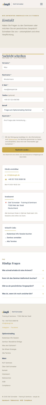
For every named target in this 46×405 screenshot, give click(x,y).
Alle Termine (6, 353)
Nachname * (6, 75)
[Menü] (41, 4)
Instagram (5, 327)
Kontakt (4, 370)
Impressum (6, 374)
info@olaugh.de (13, 175)
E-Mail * (5, 85)
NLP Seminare (7, 363)
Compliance (6, 385)
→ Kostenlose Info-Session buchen (18, 234)
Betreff (4, 105)
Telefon (8, 95)
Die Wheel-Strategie (9, 349)
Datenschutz (13, 139)
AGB (3, 382)
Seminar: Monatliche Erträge (12, 342)
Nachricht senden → (23, 150)
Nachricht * (6, 116)
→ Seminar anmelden (13, 238)
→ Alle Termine (11, 241)
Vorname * (6, 63)
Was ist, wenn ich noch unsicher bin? (17, 294)
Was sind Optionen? (9, 345)
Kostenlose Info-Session (10, 338)
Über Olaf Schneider (9, 366)
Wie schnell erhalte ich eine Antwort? (17, 270)
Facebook (14, 327)
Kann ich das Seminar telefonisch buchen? (19, 278)
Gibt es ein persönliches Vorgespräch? (18, 286)
